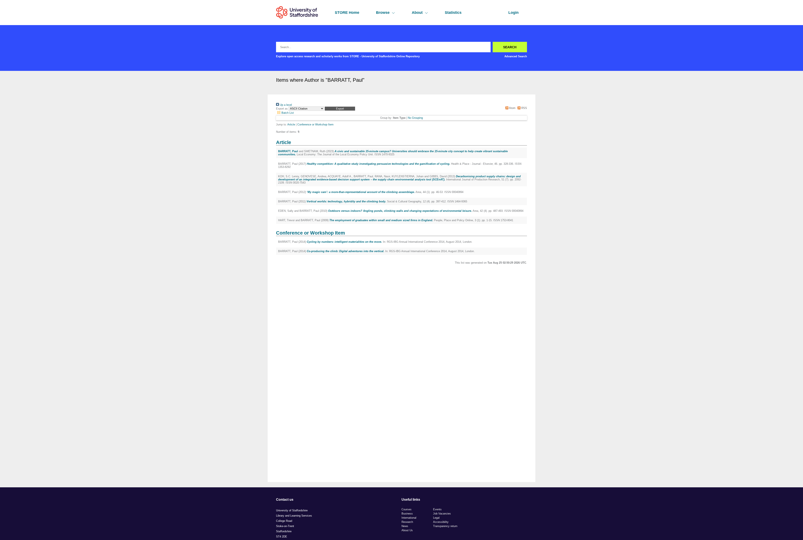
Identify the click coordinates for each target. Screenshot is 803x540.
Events (437, 509)
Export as (282, 108)
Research (407, 521)
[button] (340, 109)
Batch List (287, 112)
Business (407, 513)
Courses (407, 509)
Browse (383, 12)
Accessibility (441, 521)
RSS (523, 108)
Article (291, 124)
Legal (436, 517)
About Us (407, 530)
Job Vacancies (442, 513)
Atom (511, 108)
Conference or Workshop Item (315, 124)
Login (513, 12)
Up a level (285, 104)
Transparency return (445, 526)
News (405, 526)
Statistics (453, 12)
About (417, 12)
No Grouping (415, 117)
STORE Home (347, 12)
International (409, 517)
